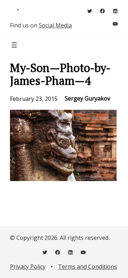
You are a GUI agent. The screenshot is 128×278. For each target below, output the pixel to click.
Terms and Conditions (87, 267)
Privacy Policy (28, 267)
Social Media (55, 25)
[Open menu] (14, 45)
